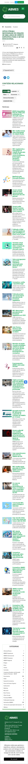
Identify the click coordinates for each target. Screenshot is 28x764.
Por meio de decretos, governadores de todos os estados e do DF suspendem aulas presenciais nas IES (18, 487)
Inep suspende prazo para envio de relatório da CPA (19, 454)
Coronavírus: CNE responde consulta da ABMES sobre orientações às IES (18, 607)
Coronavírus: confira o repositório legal (18, 283)
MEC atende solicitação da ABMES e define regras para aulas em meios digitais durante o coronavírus (18, 535)
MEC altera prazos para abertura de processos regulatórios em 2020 (19, 313)
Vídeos (6, 94)
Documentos (8, 27)
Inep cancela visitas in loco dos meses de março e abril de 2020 (19, 519)
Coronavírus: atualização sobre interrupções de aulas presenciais (17, 555)
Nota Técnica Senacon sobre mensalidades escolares (17, 329)
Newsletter (7, 2)
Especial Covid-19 (9, 70)
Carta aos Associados (9, 97)
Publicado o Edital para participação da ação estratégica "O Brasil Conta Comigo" (18, 232)
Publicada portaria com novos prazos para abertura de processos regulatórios (18, 297)
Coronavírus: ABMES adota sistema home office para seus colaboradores (18, 570)
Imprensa (12, 2)
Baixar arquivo (7, 64)
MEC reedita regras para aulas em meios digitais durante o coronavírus (18, 469)
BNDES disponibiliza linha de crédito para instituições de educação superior (18, 113)
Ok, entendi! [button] (14, 759)
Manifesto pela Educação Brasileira (18, 177)
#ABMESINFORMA (8, 101)
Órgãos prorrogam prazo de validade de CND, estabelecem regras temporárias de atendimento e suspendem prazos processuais (18, 384)
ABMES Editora (8, 739)
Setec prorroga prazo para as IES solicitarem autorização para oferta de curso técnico (18, 263)
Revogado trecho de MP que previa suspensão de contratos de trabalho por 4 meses (19, 414)
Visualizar (15, 27)
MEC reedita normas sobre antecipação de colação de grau (18, 132)
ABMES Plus (8, 738)
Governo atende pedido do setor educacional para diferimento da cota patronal (18, 193)
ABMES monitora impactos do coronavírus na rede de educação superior (18, 592)
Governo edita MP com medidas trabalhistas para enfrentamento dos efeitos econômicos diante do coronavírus (18, 435)
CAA (16, 2)
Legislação (15, 91)
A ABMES (7, 736)
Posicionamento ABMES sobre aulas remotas (18, 365)
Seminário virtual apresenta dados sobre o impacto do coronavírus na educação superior (18, 246)
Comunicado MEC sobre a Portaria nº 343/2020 (18, 504)
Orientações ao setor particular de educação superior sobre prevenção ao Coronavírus (18, 631)
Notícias (6, 91)
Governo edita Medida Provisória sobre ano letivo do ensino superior (18, 209)
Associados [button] (21, 2)
